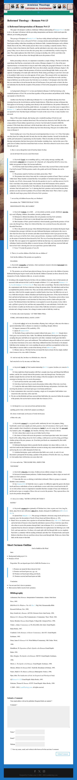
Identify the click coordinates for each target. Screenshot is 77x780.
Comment (13, 705)
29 (32, 285)
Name (12, 732)
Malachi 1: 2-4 (26, 516)
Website (12, 744)
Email (12, 738)
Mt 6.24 (62, 511)
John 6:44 (50, 347)
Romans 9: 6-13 (59, 30)
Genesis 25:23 (21, 484)
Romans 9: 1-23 (17, 679)
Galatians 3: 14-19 (21, 285)
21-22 (29, 285)
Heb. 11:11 (55, 333)
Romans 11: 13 (11, 109)
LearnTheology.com (26, 687)
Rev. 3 (33, 605)
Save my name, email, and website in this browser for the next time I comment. (36, 749)
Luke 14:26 (57, 520)
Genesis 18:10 (24, 331)
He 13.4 (45, 367)
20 (14, 285)
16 (12, 285)
